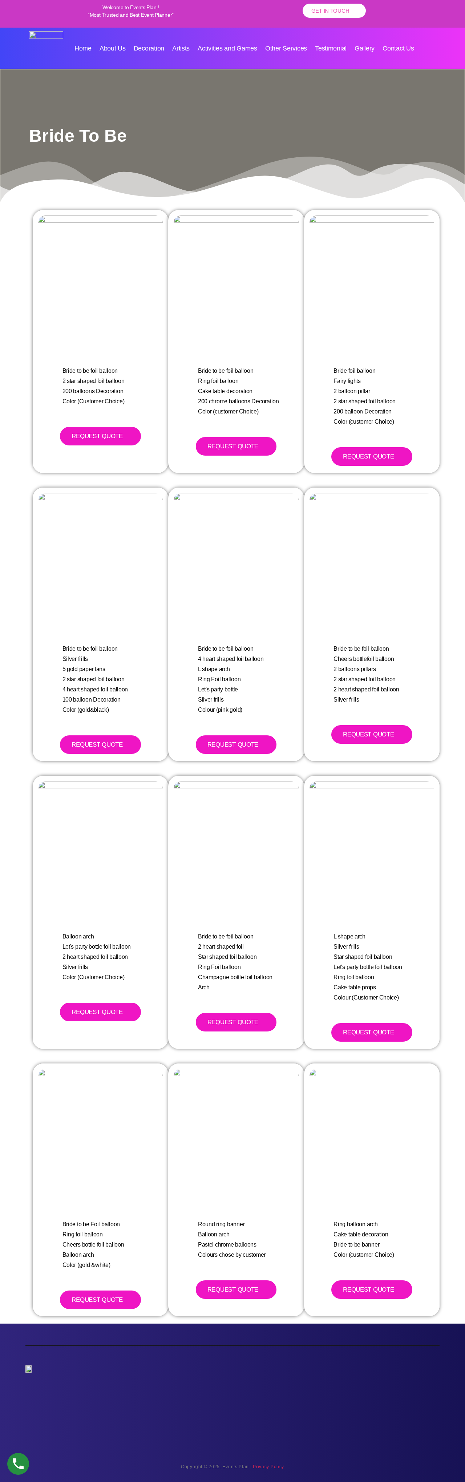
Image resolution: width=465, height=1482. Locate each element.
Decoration (149, 48)
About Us (113, 48)
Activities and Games (227, 48)
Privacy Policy (268, 1466)
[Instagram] (388, 1389)
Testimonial (331, 48)
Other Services (286, 48)
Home (83, 48)
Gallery (365, 48)
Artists (181, 48)
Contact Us (398, 48)
